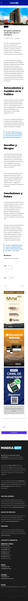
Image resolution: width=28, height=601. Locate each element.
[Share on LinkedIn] (12, 266)
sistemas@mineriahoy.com (7, 578)
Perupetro (11, 277)
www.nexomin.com (5, 535)
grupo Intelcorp (12, 465)
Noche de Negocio (5, 486)
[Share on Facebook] (8, 266)
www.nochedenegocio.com (12, 521)
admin (18, 38)
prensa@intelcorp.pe (6, 568)
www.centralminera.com (18, 507)
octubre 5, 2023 (9, 38)
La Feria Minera (21, 481)
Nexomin (3, 484)
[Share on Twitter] (10, 266)
